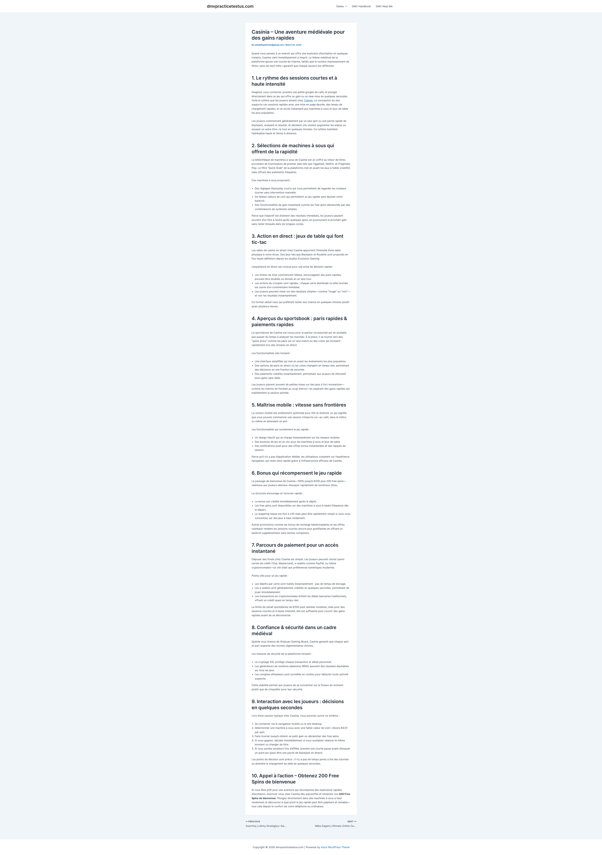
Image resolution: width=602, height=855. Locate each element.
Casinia (308, 100)
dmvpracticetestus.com (230, 6)
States (340, 6)
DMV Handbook (361, 6)
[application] (345, 6)
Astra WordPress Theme (335, 847)
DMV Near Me (384, 6)
